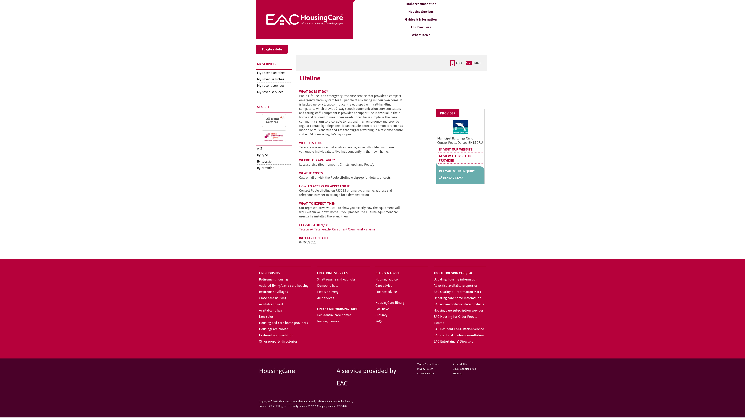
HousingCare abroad (273, 329)
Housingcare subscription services (459, 310)
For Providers (421, 27)
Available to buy (270, 310)
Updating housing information (455, 279)
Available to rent (271, 304)
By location (265, 161)
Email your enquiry (458, 171)
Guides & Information (421, 19)
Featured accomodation (276, 335)
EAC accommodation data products (459, 304)
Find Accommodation (421, 4)
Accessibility (460, 364)
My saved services (270, 92)
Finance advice (386, 291)
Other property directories (278, 341)
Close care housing (273, 298)
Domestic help (327, 285)
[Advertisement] (454, 90)
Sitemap (457, 373)
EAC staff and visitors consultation (459, 335)
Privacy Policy (425, 368)
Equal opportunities (464, 368)
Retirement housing (273, 279)
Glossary (381, 315)
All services (325, 298)
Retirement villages (273, 291)
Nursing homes (328, 321)
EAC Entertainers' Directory (454, 341)
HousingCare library (390, 302)
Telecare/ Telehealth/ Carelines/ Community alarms (337, 229)
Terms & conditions (428, 364)
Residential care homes (334, 315)
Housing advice (386, 279)
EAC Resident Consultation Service (459, 329)
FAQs (379, 321)
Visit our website (457, 149)
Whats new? (421, 35)
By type (262, 155)
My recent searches (271, 72)
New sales (266, 316)
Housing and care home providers (283, 323)
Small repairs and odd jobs (336, 279)
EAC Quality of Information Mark (457, 291)
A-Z (259, 148)
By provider (265, 168)
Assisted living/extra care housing (284, 285)
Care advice (383, 285)
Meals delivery (328, 291)
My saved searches (270, 79)
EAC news (382, 309)
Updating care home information (457, 298)
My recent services (271, 85)
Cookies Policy (425, 373)
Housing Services (421, 11)
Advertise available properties (456, 285)
